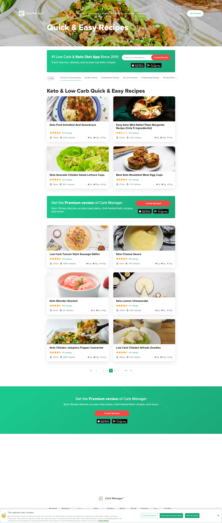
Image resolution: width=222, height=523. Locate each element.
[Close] (218, 515)
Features (81, 13)
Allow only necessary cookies (171, 515)
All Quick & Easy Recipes (70, 77)
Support (141, 13)
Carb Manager (31, 13)
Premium (94, 13)
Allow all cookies (192, 515)
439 (125, 370)
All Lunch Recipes (130, 77)
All (52, 78)
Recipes (105, 13)
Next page (131, 371)
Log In (180, 13)
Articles (116, 13)
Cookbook (129, 13)
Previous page (91, 371)
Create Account (161, 57)
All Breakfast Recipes (110, 77)
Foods (133, 508)
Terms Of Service (197, 6)
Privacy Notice (103, 521)
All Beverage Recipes (150, 77)
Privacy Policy (181, 6)
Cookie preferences (149, 515)
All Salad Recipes (170, 77)
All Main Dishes (91, 77)
